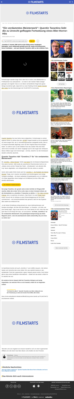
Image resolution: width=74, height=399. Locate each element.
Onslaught (53, 222)
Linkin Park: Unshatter (56, 243)
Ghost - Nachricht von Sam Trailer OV (62, 79)
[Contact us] (19, 386)
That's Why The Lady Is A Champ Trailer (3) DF (54, 69)
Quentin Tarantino (7, 138)
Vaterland (53, 230)
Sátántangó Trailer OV (69, 79)
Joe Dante (27, 162)
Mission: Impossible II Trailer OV (69, 69)
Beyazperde (53, 387)
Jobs (23, 394)
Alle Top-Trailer (62, 84)
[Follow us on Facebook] (7, 386)
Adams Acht (53, 235)
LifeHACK (53, 227)
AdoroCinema (64, 387)
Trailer (60, 216)
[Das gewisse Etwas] (54, 215)
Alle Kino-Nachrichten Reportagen (62, 205)
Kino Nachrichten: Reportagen (18, 23)
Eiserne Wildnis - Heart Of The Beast (59, 225)
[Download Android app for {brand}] (39, 386)
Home (3, 23)
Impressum (27, 394)
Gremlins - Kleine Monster (11, 162)
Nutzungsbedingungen (35, 394)
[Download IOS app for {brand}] (35, 386)
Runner (52, 240)
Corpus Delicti (54, 238)
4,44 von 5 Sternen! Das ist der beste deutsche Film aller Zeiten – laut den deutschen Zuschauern (61, 141)
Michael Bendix (10, 355)
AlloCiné (53, 385)
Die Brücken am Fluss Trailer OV (62, 69)
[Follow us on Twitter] (11, 386)
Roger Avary (41, 195)
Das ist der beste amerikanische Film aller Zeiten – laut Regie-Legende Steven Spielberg (61, 123)
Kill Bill (25, 140)
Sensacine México (59, 389)
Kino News (10, 23)
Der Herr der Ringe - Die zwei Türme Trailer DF (54, 79)
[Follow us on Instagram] (15, 386)
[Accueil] (35, 2)
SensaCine (64, 385)
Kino (6, 23)
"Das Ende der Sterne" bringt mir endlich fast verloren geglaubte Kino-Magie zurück (61, 179)
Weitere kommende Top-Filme (62, 248)
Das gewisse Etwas (63, 211)
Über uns (19, 394)
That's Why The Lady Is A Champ (58, 232)
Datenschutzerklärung (45, 394)
